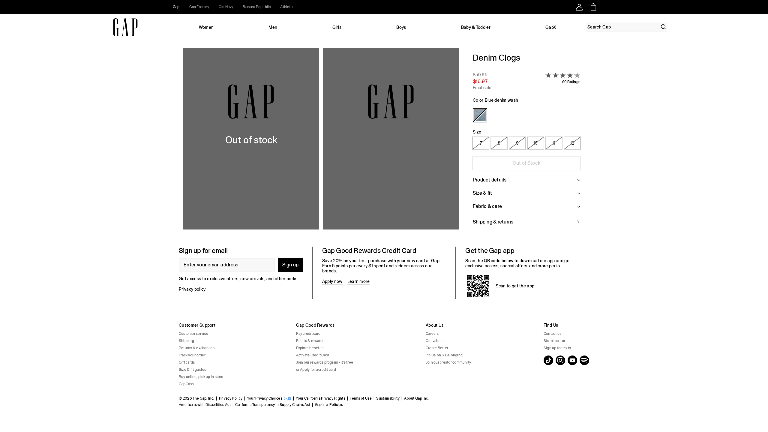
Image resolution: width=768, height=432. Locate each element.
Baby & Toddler (475, 27)
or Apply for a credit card (316, 370)
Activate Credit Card (312, 355)
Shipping (186, 341)
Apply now (332, 281)
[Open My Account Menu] (579, 7)
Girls (337, 27)
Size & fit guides (192, 370)
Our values (434, 341)
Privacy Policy (230, 398)
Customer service (193, 334)
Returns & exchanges (197, 348)
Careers (432, 334)
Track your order (192, 355)
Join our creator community (448, 362)
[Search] (663, 27)
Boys (401, 27)
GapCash (186, 384)
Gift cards (187, 362)
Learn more (358, 281)
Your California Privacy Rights (320, 398)
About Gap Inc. (416, 398)
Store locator (554, 341)
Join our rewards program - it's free (324, 362)
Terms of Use (361, 398)
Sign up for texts (557, 348)
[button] (321, 142)
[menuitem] (206, 27)
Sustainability (387, 398)
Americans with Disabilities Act (205, 405)
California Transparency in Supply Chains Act (272, 405)
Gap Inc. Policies (329, 405)
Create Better (437, 348)
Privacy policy (192, 289)
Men (272, 27)
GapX (550, 27)
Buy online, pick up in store (201, 377)
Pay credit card (308, 334)
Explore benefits (310, 348)
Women (206, 27)
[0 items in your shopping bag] (593, 7)
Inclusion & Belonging (444, 355)
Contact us (552, 334)
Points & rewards (310, 341)
